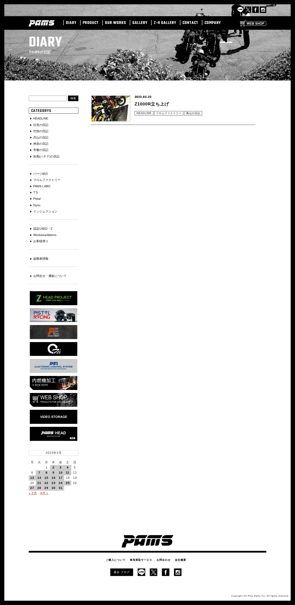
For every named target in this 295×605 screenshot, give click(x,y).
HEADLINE (143, 113)
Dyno (36, 205)
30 (54, 488)
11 (68, 472)
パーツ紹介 (40, 173)
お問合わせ (164, 559)
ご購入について (115, 559)
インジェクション (45, 211)
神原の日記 (40, 143)
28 (39, 488)
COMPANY (213, 23)
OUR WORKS (115, 23)
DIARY (71, 23)
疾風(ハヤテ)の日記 (46, 156)
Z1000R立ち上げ (152, 104)
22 (46, 483)
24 (61, 483)
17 (61, 477)
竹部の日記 (40, 131)
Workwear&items (44, 235)
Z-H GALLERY (165, 23)
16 (54, 477)
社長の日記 (40, 125)
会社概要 (180, 559)
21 (39, 483)
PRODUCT (91, 23)
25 (68, 483)
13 (32, 477)
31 (61, 488)
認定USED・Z (42, 228)
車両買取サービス (141, 559)
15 (46, 477)
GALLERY (140, 23)
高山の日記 (193, 113)
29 (46, 488)
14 (39, 477)
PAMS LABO (41, 186)
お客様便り (40, 241)
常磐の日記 (40, 150)
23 (54, 483)
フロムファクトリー (168, 113)
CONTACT (190, 23)
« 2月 (33, 493)
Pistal (37, 198)
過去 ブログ (122, 572)
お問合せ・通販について (50, 276)
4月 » (44, 493)
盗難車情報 (40, 258)
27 (32, 488)
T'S (35, 192)
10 (61, 472)
